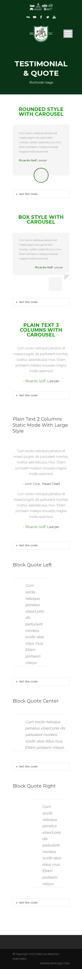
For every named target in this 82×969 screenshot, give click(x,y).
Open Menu (68, 34)
